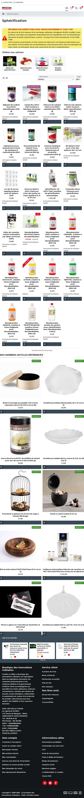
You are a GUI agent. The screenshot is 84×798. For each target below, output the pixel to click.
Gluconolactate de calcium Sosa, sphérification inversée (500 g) (32, 149)
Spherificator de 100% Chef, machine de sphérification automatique (52, 192)
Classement (43, 76)
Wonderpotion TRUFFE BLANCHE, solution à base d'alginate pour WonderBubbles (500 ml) (32, 328)
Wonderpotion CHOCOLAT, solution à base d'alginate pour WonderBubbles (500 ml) (11, 283)
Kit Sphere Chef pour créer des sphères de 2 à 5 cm (72, 148)
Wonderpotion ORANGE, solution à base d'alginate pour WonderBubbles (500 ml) (11, 328)
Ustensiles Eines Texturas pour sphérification (73, 191)
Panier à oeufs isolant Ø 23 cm (63, 514)
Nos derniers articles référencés (21, 355)
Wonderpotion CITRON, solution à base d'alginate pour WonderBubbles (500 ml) (32, 283)
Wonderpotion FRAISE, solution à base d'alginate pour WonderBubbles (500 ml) (52, 283)
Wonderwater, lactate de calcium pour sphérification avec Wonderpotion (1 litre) (52, 327)
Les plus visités (9, 638)
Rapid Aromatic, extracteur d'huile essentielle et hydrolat (44, 647)
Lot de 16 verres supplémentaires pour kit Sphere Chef (11, 192)
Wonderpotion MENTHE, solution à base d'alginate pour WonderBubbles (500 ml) (72, 283)
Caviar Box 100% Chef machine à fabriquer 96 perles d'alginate (31, 108)
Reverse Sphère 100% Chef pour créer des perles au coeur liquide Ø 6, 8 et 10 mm (31, 193)
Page (78, 76)
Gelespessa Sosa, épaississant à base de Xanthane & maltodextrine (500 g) (11, 150)
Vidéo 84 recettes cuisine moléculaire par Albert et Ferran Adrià (11, 235)
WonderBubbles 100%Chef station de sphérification (32, 234)
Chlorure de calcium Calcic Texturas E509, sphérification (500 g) (72, 108)
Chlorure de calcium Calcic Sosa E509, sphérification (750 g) (52, 108)
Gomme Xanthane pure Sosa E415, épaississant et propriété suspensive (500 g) (52, 150)
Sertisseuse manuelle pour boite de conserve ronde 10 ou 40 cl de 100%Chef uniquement (18, 648)
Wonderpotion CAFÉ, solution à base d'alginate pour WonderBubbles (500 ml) (52, 237)
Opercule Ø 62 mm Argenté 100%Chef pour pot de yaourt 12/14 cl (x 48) (71, 647)
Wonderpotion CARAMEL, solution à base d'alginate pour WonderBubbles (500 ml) (73, 237)
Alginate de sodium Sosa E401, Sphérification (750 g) (11, 108)
